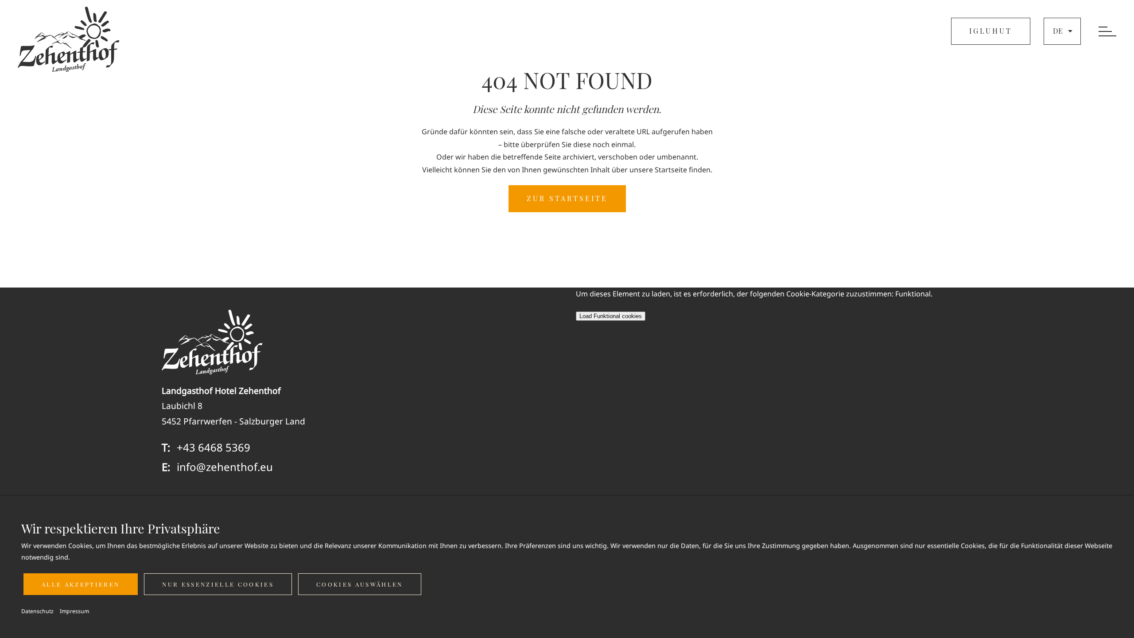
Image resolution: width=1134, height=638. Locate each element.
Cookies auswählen (359, 584)
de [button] (1058, 30)
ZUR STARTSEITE (567, 198)
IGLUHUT (990, 30)
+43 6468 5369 (213, 447)
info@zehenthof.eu (225, 466)
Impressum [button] (74, 611)
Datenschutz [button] (37, 611)
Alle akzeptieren (81, 584)
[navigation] (1107, 32)
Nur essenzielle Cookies (218, 584)
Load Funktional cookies (610, 316)
